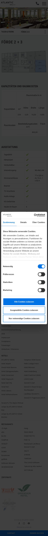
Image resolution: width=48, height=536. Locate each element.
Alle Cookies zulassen (24, 302)
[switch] (41, 274)
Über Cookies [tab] (38, 222)
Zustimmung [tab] (9, 222)
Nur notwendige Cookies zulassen (24, 318)
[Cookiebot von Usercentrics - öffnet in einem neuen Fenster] (34, 215)
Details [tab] (23, 222)
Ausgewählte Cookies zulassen (24, 310)
